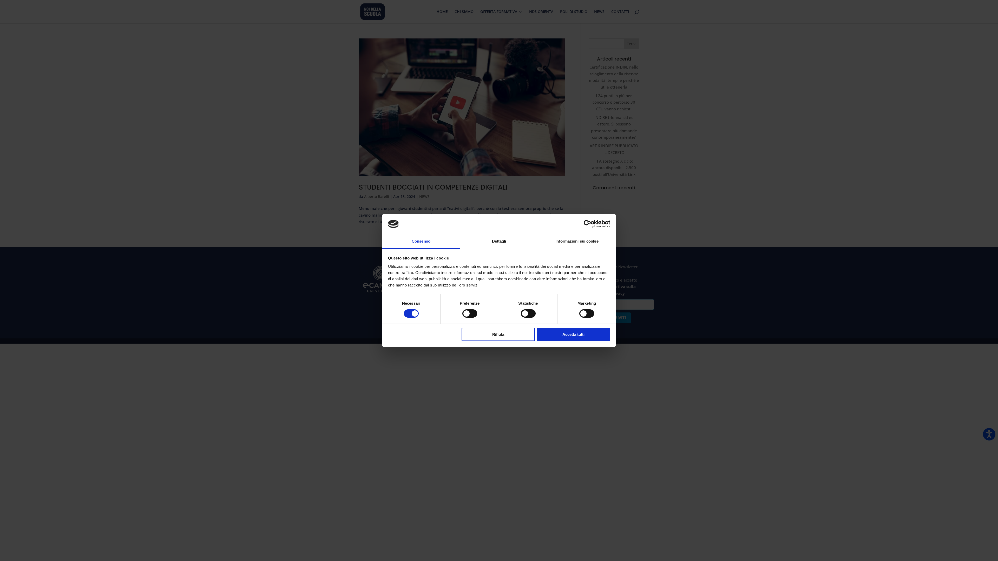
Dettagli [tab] (499, 241)
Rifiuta (498, 334)
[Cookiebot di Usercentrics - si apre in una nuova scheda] (587, 224)
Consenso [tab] (421, 241)
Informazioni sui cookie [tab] (576, 241)
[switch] (469, 313)
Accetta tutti (573, 334)
